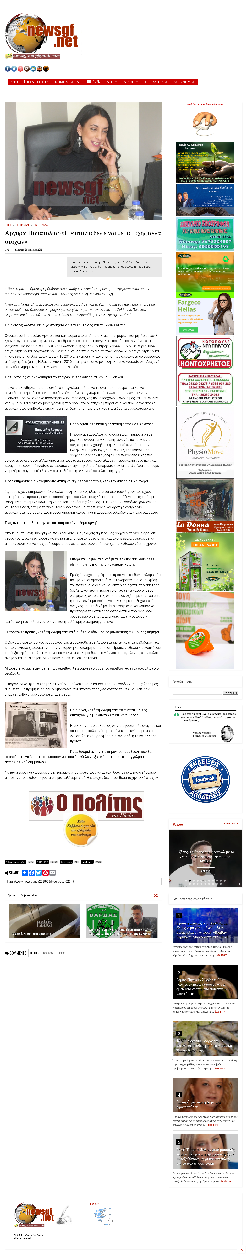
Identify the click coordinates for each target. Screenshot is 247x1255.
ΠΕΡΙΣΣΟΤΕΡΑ (156, 81)
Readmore (206, 871)
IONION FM (94, 81)
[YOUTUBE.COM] (21, 70)
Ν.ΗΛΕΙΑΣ (41, 224)
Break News (23, 224)
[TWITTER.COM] (14, 70)
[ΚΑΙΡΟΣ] (33, 70)
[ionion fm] (46, 70)
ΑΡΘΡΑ (112, 81)
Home (14, 81)
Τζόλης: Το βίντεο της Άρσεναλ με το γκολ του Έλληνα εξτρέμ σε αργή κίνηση (205, 855)
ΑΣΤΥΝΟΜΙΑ (183, 81)
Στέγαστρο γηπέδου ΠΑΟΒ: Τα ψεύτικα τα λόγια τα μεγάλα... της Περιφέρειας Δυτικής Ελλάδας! (120, 931)
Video (178, 824)
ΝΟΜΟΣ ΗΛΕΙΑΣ (68, 81)
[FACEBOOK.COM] (8, 70)
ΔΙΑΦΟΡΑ (131, 81)
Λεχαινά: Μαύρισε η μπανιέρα (31, 933)
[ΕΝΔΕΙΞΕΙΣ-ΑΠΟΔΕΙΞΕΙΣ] (39, 70)
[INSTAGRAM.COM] (27, 70)
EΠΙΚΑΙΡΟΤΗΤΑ (36, 81)
